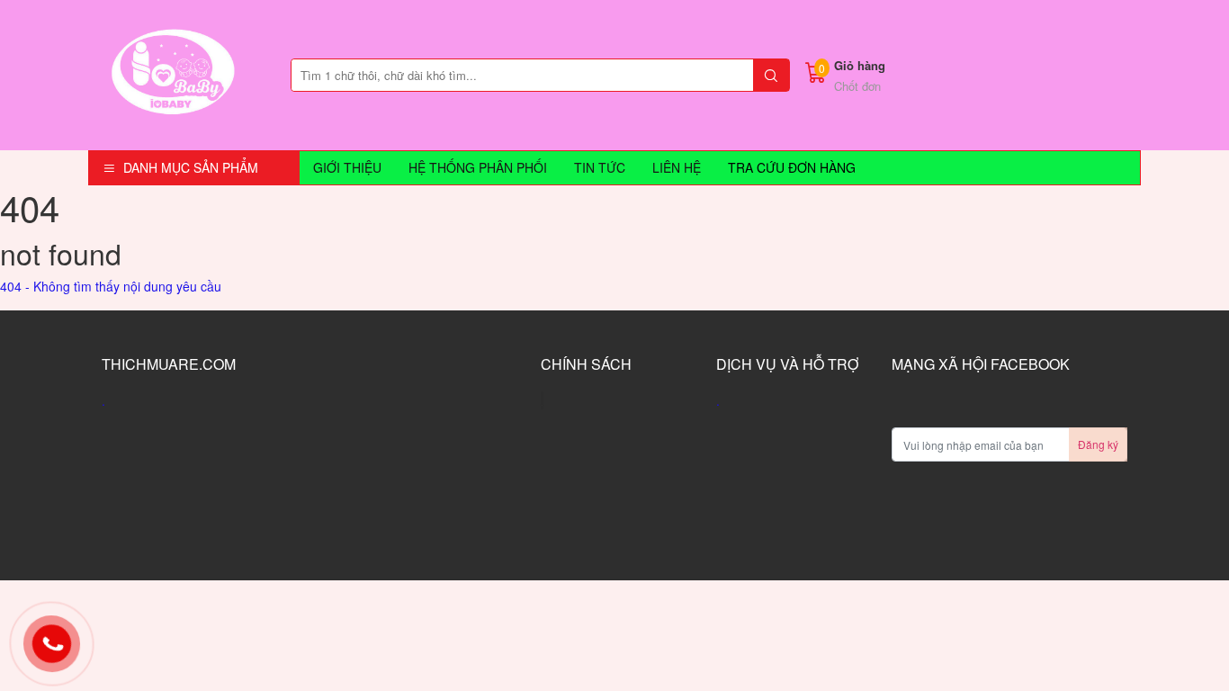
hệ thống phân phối (477, 167)
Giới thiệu (347, 167)
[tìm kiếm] (771, 75)
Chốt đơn (857, 85)
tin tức (599, 167)
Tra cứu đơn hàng (792, 167)
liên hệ (676, 167)
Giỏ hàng (859, 65)
